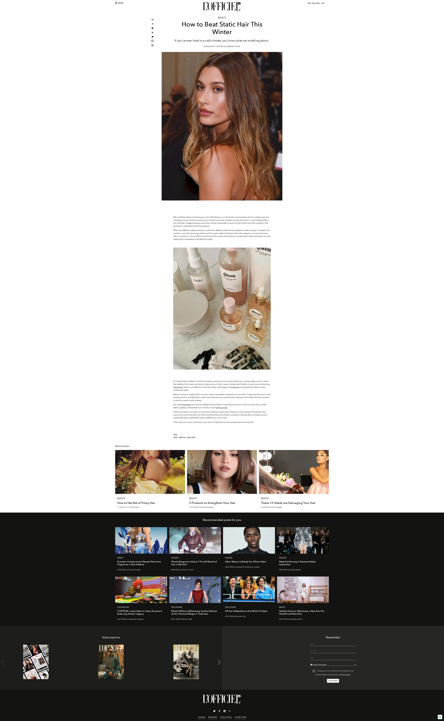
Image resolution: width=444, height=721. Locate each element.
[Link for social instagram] (224, 711)
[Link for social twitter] (214, 711)
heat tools (186, 404)
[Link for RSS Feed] (229, 711)
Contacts (201, 717)
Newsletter (212, 717)
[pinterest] (152, 28)
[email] (152, 20)
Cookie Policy (240, 717)
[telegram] (152, 45)
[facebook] (152, 24)
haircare (191, 438)
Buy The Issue (314, 3)
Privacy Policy (346, 675)
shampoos (178, 387)
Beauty (222, 17)
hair (175, 438)
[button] (219, 662)
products (234, 387)
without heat (221, 407)
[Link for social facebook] (219, 711)
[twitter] (152, 37)
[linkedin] (152, 33)
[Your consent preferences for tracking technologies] (440, 717)
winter (182, 438)
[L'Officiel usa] (222, 6)
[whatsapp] (152, 41)
